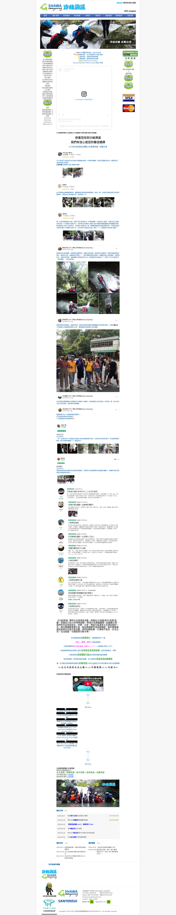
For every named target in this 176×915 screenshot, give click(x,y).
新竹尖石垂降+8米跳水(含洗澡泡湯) (81, 833)
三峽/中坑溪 (49, 69)
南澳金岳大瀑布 (75, 828)
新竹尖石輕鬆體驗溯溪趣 (78, 820)
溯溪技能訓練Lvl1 (47, 110)
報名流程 (126, 69)
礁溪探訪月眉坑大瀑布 (78, 816)
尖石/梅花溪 (46, 79)
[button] (88, 694)
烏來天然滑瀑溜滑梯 (77, 837)
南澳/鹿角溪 (49, 98)
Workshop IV (48, 124)
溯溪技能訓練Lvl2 (47, 112)
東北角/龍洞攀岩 (47, 61)
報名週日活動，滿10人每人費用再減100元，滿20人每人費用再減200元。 (107, 852)
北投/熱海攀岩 (46, 63)
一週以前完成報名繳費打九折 (106, 847)
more (66, 810)
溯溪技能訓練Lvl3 (47, 114)
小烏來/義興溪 (46, 73)
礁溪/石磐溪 (46, 94)
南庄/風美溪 (46, 88)
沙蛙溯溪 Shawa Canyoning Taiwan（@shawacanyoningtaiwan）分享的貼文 (84, 126)
